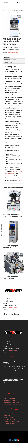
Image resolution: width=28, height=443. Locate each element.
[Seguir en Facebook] (10, 440)
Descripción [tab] (7, 57)
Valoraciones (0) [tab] (8, 62)
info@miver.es (10, 310)
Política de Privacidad (9, 423)
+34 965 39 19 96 (12, 307)
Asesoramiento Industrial (10, 398)
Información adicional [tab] (10, 59)
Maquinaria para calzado (10, 400)
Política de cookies (9, 417)
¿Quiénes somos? (8, 414)
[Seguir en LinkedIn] (15, 440)
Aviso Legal (7, 415)
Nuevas (18, 10)
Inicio (4, 10)
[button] (22, 18)
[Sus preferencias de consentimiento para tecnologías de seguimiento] (1, 230)
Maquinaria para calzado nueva (12, 402)
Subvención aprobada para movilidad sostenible (12, 361)
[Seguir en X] (12, 440)
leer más (5, 373)
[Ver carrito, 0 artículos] (18, 3)
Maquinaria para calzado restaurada (13, 404)
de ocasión (16, 171)
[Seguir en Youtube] (18, 440)
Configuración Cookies (10, 419)
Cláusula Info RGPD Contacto (11, 421)
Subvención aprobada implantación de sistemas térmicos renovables (13, 380)
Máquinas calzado (10, 10)
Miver (20, 180)
